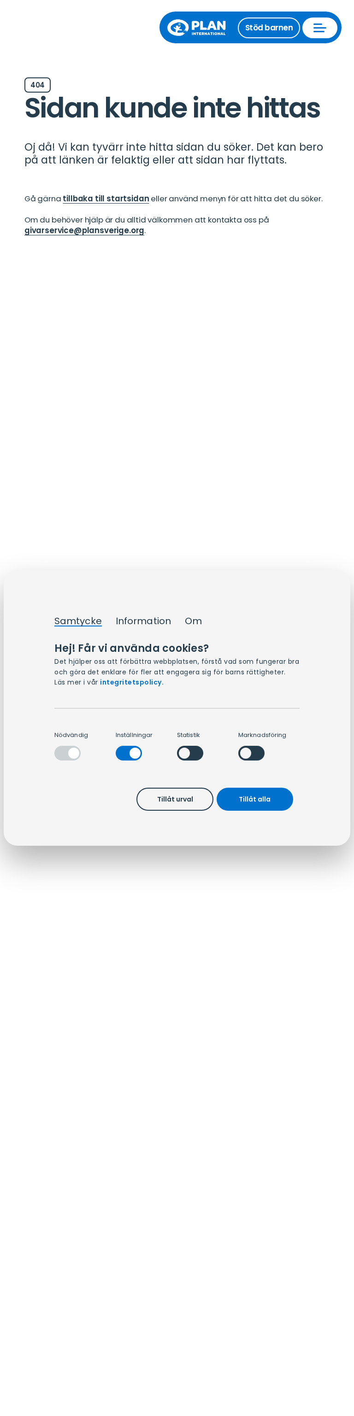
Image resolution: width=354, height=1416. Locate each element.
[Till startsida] (201, 27)
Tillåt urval (175, 799)
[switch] (129, 753)
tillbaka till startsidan (106, 198)
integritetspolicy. (132, 682)
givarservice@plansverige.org (84, 230)
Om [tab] (193, 621)
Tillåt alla (255, 799)
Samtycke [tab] (78, 621)
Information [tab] (143, 621)
